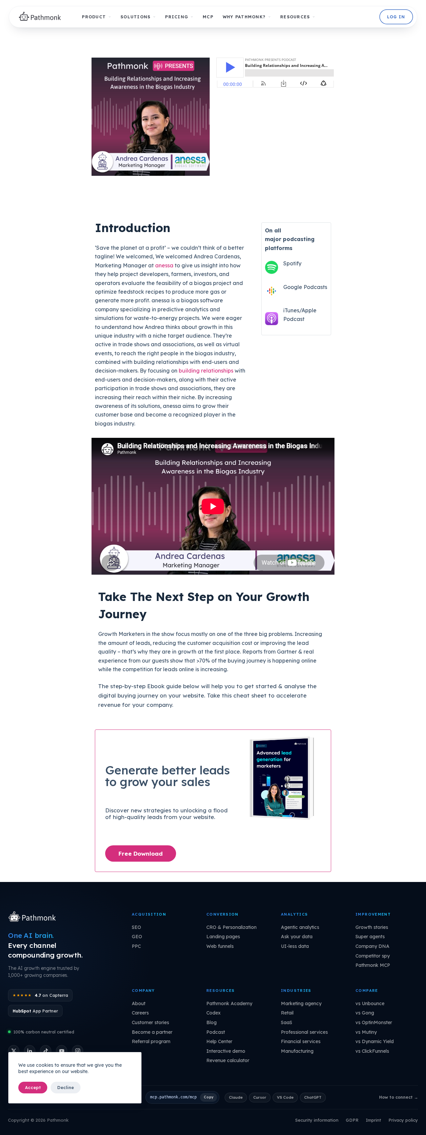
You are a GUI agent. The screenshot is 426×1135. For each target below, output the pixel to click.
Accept (33, 1087)
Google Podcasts (305, 287)
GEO (137, 937)
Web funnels (220, 946)
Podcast (215, 1032)
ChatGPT (312, 1097)
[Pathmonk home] (34, 917)
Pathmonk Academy (229, 1003)
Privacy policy (403, 1120)
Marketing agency (301, 1003)
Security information (316, 1120)
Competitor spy (372, 956)
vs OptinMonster (373, 1022)
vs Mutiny (366, 1032)
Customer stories (150, 1022)
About (138, 1003)
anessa (164, 265)
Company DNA (372, 946)
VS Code (285, 1097)
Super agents (370, 937)
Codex (213, 1013)
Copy (208, 1097)
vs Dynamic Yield (374, 1041)
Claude (236, 1097)
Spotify (292, 263)
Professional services (304, 1032)
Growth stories (371, 927)
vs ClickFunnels (372, 1051)
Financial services (300, 1041)
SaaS (286, 1022)
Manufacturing (297, 1051)
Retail (287, 1013)
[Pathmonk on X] (13, 1050)
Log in (396, 16)
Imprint (373, 1120)
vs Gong (364, 1013)
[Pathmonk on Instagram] (77, 1050)
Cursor (259, 1097)
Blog (211, 1022)
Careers (140, 1013)
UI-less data (295, 946)
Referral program (151, 1041)
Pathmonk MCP (372, 965)
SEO (136, 927)
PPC (136, 946)
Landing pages (223, 937)
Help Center (219, 1041)
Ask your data (297, 937)
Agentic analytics (300, 927)
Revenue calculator (227, 1060)
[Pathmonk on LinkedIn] (29, 1050)
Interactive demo (225, 1051)
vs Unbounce (369, 1003)
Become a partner (152, 1032)
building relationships (206, 370)
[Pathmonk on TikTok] (45, 1050)
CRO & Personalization (231, 927)
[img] (41, 17)
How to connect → (398, 1097)
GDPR (352, 1120)
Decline (65, 1087)
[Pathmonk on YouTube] (61, 1050)
